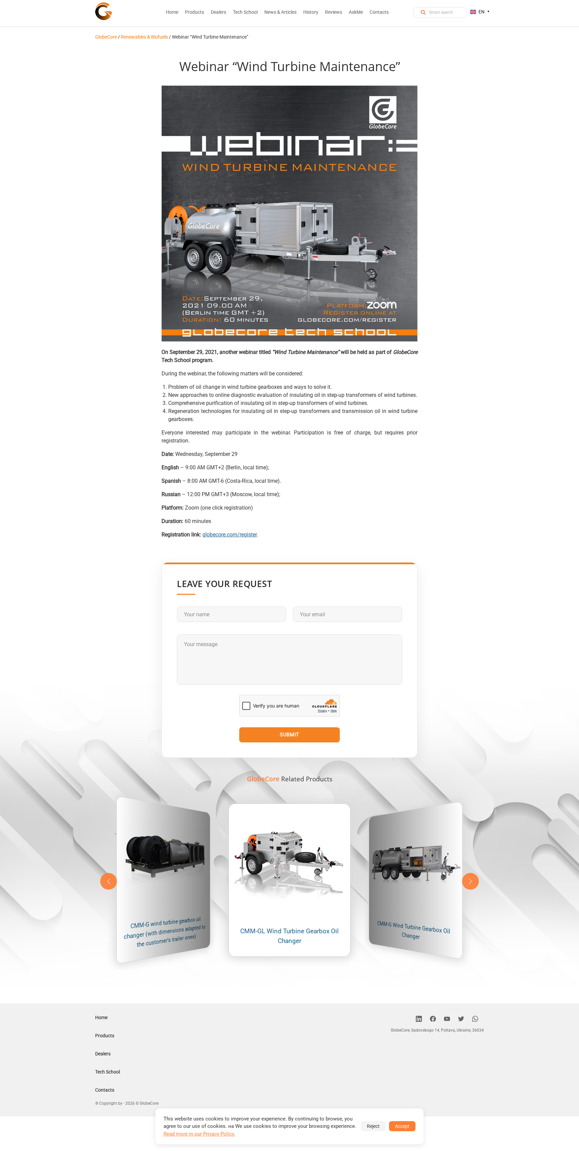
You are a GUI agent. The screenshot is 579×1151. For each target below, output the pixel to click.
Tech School (107, 1072)
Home (101, 1017)
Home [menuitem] (172, 12)
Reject (373, 1126)
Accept (402, 1126)
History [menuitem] (310, 12)
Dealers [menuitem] (218, 12)
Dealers (103, 1053)
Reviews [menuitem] (333, 12)
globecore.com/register (229, 534)
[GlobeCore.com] (103, 11)
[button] (470, 881)
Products (104, 1035)
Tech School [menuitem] (245, 12)
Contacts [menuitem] (379, 12)
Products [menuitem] (194, 12)
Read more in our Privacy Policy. (199, 1134)
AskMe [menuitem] (356, 12)
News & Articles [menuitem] (280, 12)
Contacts (104, 1090)
